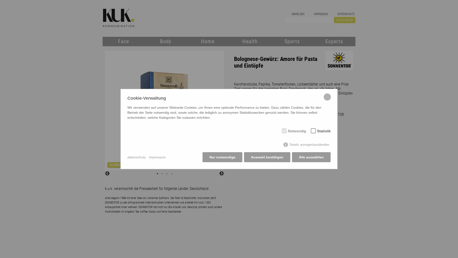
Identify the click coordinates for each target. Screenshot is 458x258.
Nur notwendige (222, 157)
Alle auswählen (311, 157)
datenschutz (136, 157)
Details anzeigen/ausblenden (309, 144)
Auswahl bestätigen (267, 157)
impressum (157, 157)
